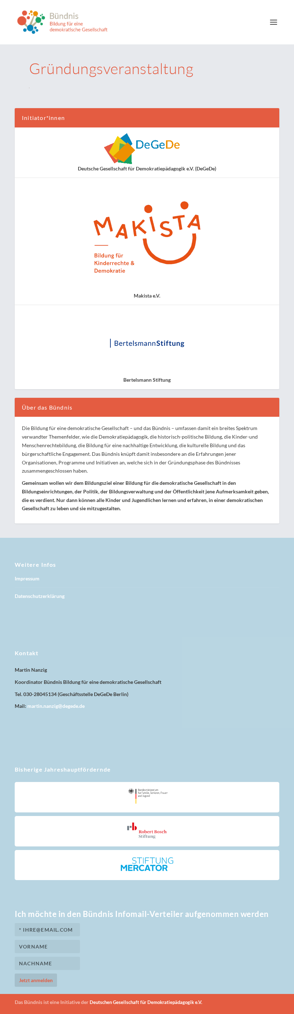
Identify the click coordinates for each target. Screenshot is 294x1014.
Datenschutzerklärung (40, 596)
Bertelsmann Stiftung (147, 380)
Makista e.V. (147, 296)
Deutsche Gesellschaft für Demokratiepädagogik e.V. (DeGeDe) (147, 168)
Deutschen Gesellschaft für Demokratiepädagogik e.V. (146, 1002)
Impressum (27, 578)
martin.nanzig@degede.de (56, 706)
